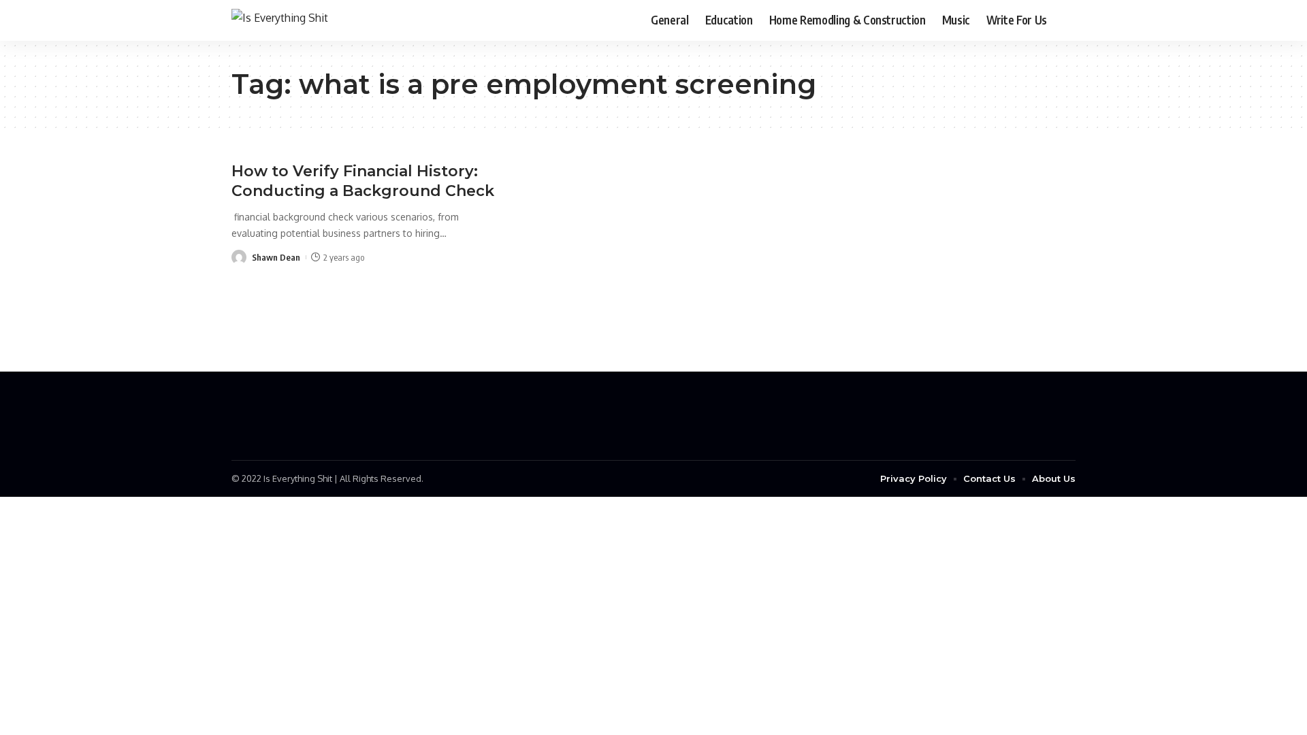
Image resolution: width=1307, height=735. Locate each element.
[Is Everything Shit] (279, 20)
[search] (1065, 20)
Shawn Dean (276, 257)
